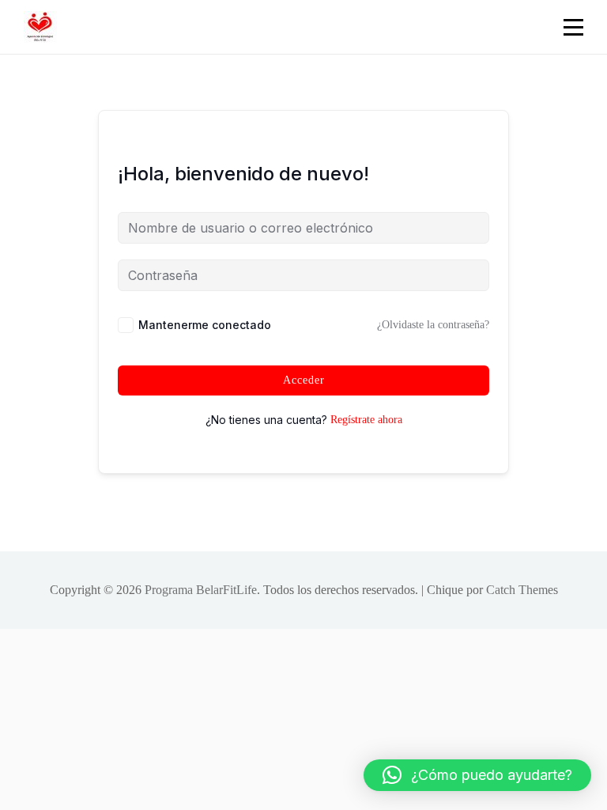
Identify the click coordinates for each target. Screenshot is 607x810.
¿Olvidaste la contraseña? (433, 325)
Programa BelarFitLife (201, 589)
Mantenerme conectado (204, 324)
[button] (477, 775)
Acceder (304, 380)
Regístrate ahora (366, 420)
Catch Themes (522, 589)
